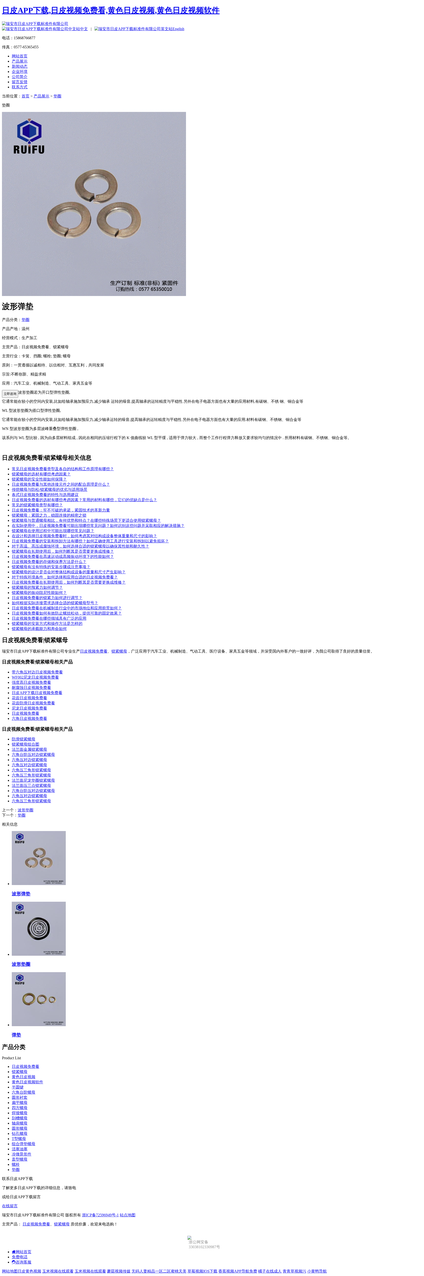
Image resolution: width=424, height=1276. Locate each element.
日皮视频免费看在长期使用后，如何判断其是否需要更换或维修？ (69, 582)
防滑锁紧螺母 (23, 739)
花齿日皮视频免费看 (29, 698)
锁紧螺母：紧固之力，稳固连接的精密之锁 (49, 515)
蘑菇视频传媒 (119, 1271)
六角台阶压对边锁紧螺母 (33, 754)
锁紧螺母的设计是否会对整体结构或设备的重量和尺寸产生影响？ (69, 572)
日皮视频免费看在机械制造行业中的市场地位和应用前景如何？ (67, 608)
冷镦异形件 (21, 1154)
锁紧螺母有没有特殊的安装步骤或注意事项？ (51, 567)
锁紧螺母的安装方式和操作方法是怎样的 (47, 623)
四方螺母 (19, 1108)
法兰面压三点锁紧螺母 (31, 785)
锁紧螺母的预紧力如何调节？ (37, 587)
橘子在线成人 (270, 1271)
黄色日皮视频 (23, 1077)
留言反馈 (19, 82)
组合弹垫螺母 (23, 1144)
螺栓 (16, 1164)
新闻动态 (19, 66)
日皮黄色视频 (29, 1271)
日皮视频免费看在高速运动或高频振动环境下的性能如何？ (63, 556)
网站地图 (10, 1271)
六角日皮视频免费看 (29, 718)
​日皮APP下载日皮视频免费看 (37, 693)
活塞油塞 (19, 1149)
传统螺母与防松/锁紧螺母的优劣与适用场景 (49, 489)
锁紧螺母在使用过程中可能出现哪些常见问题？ (53, 531)
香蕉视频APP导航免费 (237, 1271)
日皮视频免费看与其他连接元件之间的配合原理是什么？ (61, 484)
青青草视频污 (294, 1271)
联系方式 (19, 87)
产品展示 (19, 61)
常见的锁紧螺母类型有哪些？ (37, 505)
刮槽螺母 (19, 1118)
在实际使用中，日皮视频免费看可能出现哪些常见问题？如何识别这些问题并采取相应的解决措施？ (98, 526)
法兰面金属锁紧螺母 (29, 749)
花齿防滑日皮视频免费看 (33, 703)
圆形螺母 (19, 1128)
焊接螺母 (19, 1113)
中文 (84, 29)
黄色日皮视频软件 (27, 1082)
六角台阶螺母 (23, 1092)
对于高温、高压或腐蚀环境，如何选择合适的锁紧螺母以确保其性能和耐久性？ (80, 546)
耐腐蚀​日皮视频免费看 (31, 687)
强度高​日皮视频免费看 (31, 682)
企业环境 (19, 71)
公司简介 (19, 77)
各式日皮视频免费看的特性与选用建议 (45, 495)
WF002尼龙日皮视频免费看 (35, 677)
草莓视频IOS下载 (202, 1271)
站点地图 (127, 1215)
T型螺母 (19, 1139)
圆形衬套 (19, 1097)
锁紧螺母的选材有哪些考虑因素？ (41, 474)
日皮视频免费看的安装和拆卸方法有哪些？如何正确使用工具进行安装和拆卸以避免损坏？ (90, 541)
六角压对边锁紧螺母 (29, 760)
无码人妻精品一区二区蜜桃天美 (159, 1271)
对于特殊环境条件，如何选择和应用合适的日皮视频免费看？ (65, 577)
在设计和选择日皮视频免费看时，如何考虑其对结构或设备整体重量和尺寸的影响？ (84, 536)
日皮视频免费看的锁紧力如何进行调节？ (47, 598)
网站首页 (19, 56)
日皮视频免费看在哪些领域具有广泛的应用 (49, 618)
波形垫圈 (25, 810)
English (178, 29)
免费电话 (19, 1257)
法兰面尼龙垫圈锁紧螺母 (33, 780)
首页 (25, 96)
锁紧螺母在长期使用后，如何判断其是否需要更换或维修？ (63, 551)
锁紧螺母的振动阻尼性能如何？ (39, 593)
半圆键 (18, 1087)
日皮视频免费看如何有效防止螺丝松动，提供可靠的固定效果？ (67, 613)
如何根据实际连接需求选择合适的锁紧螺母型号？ (55, 603)
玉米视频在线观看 (58, 1271)
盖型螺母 (19, 1159)
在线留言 (10, 1206)
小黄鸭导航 (317, 1271)
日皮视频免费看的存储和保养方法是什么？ (49, 562)
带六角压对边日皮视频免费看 (37, 672)
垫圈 (57, 96)
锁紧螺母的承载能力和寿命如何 (39, 629)
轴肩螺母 (19, 1123)
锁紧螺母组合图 (25, 744)
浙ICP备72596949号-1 (100, 1215)
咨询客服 (23, 1262)
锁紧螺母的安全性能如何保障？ (39, 479)
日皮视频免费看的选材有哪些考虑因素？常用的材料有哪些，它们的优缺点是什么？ (84, 500)
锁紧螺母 (119, 651)
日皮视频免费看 (93, 651)
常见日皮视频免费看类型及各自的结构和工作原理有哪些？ (63, 469)
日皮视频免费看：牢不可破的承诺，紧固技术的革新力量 (61, 510)
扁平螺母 (19, 1103)
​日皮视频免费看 (25, 713)
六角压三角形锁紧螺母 (31, 770)
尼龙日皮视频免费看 (29, 708)
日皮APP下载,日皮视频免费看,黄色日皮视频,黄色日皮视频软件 (111, 10)
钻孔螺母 (19, 1133)
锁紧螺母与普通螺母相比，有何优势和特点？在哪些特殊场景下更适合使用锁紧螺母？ (86, 520)
